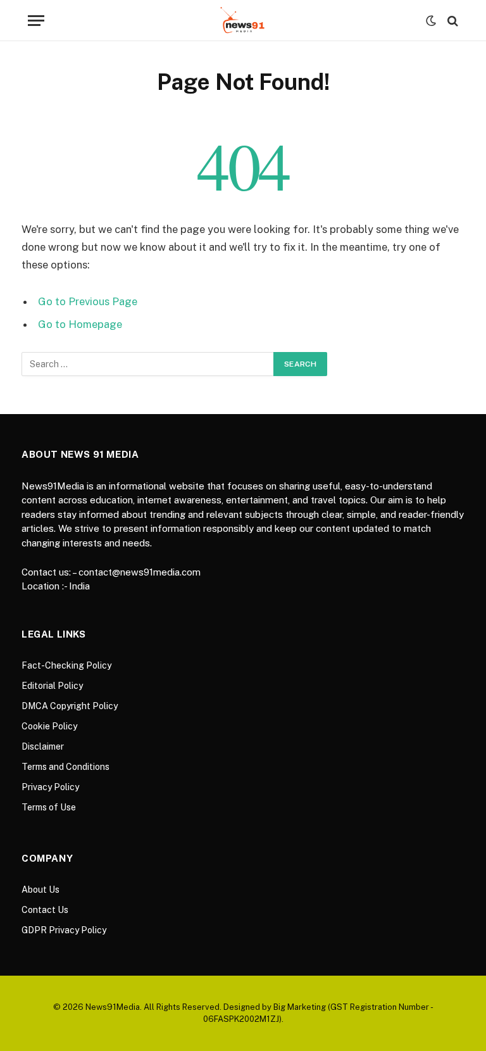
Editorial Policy (52, 686)
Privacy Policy (50, 787)
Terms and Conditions (65, 767)
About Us (40, 889)
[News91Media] (243, 20)
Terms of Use (49, 807)
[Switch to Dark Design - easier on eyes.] (431, 21)
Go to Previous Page (87, 301)
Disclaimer (43, 746)
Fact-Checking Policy (66, 665)
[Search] (451, 20)
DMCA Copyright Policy (70, 706)
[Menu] (36, 20)
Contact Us (45, 910)
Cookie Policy (49, 726)
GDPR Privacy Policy (64, 930)
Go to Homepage (80, 324)
